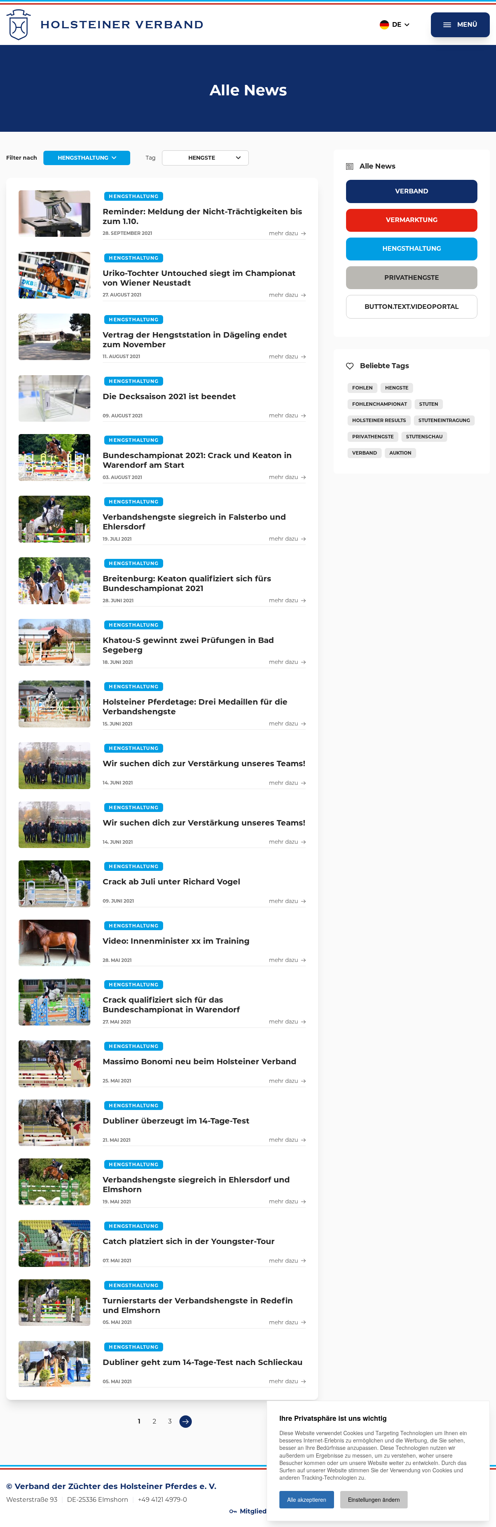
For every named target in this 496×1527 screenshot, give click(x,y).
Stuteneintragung (444, 420)
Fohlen (362, 388)
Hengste (396, 388)
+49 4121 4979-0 (162, 1499)
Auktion (400, 453)
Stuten (428, 404)
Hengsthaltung (411, 248)
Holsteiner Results (379, 420)
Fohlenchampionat (379, 404)
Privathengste (411, 277)
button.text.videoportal (412, 306)
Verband (411, 191)
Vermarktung (411, 220)
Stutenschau (424, 436)
